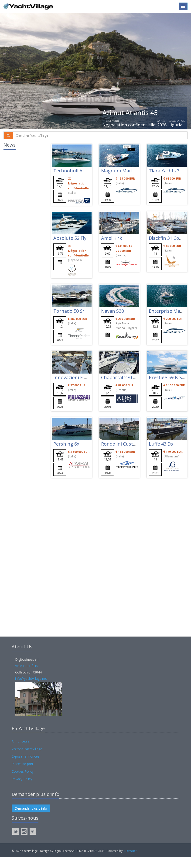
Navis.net (130, 851)
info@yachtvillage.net (31, 678)
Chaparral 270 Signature (128, 377)
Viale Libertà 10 (26, 665)
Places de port (22, 764)
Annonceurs (21, 741)
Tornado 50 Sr (69, 311)
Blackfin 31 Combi (168, 238)
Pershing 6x (66, 444)
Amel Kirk (111, 238)
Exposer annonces (25, 756)
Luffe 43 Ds (161, 444)
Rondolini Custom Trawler (130, 444)
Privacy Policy (22, 779)
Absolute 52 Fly (69, 238)
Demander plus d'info (31, 808)
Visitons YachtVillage (27, 749)
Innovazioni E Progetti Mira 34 (86, 377)
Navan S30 (112, 311)
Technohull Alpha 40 (76, 170)
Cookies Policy (23, 771)
